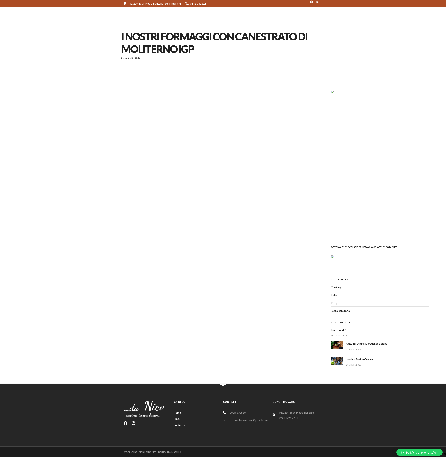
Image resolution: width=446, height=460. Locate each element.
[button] (419, 452)
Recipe (335, 303)
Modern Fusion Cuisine (359, 359)
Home (220, 18)
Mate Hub (176, 451)
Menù (235, 18)
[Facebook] (313, 3)
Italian (334, 295)
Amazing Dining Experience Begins (366, 343)
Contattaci (273, 18)
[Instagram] (319, 3)
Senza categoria (340, 310)
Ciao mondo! (338, 330)
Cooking (336, 287)
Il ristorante (253, 18)
